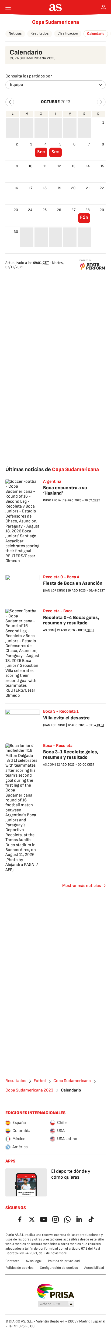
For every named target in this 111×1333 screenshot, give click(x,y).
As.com (48, 630)
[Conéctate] (103, 7)
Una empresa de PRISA (55, 1291)
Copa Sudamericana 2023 (29, 1090)
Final (84, 217)
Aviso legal (33, 1261)
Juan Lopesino (54, 591)
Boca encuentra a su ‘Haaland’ (65, 490)
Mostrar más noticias (81, 885)
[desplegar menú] (8, 7)
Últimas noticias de (52, 469)
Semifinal (41, 152)
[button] (9, 102)
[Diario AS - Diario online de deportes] (55, 7)
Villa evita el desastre (66, 718)
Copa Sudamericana (55, 22)
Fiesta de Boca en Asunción (72, 583)
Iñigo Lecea (52, 500)
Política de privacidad (64, 1261)
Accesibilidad (94, 1268)
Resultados (39, 33)
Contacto (12, 1261)
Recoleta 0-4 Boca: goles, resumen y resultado (71, 620)
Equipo (16, 84)
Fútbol (40, 1081)
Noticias (15, 33)
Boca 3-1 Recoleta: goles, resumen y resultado (70, 754)
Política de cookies (19, 1268)
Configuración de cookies (59, 1268)
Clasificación (67, 33)
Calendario (96, 33)
